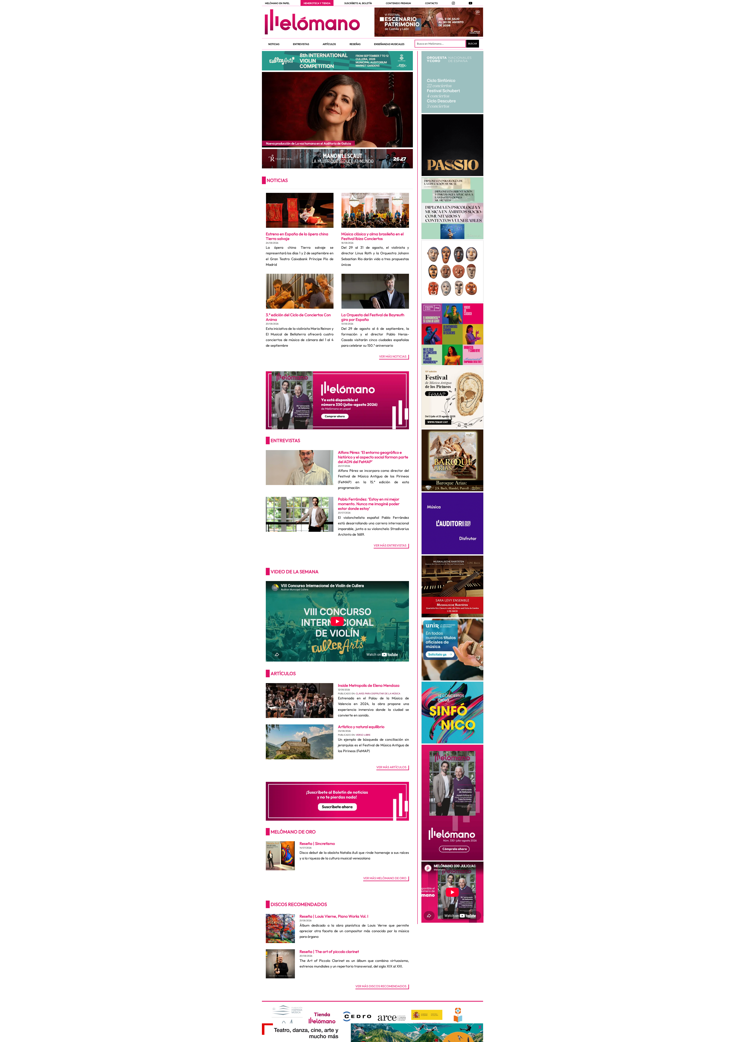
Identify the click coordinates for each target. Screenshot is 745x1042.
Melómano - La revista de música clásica (312, 22)
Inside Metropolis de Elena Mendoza (368, 685)
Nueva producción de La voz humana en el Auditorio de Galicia (308, 143)
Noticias (277, 180)
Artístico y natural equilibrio (361, 726)
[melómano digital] (452, 82)
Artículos (283, 673)
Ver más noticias (392, 356)
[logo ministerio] (426, 1015)
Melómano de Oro (293, 832)
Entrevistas (285, 440)
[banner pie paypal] (372, 1032)
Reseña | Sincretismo (317, 843)
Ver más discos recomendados (380, 986)
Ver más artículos (391, 767)
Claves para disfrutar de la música (378, 693)
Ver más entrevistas (390, 545)
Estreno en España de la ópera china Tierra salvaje (297, 236)
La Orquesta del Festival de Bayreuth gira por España (372, 317)
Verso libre (363, 734)
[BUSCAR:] (441, 43)
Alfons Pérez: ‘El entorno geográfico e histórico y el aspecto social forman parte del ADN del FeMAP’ (373, 457)
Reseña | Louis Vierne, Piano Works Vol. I (334, 916)
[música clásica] (452, 649)
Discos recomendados (299, 904)
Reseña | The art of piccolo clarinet (329, 951)
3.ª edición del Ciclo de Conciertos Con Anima (298, 317)
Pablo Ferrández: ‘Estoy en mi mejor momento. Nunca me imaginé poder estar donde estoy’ (368, 504)
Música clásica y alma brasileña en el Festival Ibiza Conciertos (372, 236)
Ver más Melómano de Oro (384, 878)
